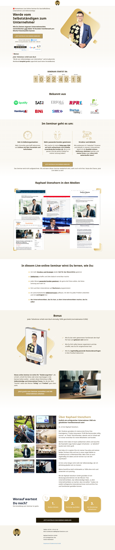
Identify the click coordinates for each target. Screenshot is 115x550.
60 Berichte (37, 49)
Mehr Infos (24, 50)
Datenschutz (54, 543)
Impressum (46, 543)
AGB (59, 543)
